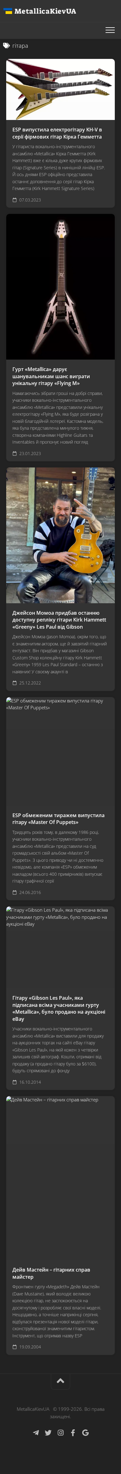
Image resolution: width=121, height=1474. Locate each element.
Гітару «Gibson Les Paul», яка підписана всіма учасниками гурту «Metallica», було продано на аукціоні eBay (58, 1008)
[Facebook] (73, 1432)
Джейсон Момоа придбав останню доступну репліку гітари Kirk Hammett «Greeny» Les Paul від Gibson (59, 619)
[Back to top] (60, 1382)
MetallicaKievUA (45, 11)
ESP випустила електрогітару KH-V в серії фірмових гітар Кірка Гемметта (57, 133)
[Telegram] (36, 1432)
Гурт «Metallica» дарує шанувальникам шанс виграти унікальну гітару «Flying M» (51, 376)
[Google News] (85, 1432)
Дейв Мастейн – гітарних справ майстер (51, 1273)
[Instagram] (60, 1432)
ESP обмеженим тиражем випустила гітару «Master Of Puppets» (58, 819)
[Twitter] (48, 1432)
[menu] (110, 30)
